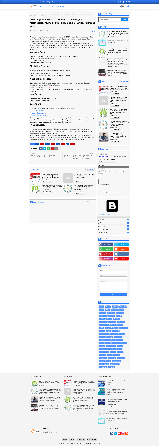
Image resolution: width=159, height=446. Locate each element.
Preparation (61, 6)
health (102, 331)
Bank (52, 6)
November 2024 (113, 232)
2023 (109, 361)
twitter (123, 244)
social (102, 337)
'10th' (114, 340)
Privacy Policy (46, 2)
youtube (122, 258)
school (120, 346)
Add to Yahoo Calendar (38, 113)
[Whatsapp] (48, 148)
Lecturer (120, 325)
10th (102, 309)
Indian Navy (117, 361)
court (110, 319)
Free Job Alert (81, 443)
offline (63, 144)
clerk (119, 315)
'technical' (121, 358)
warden (112, 367)
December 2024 (113, 229)
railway (103, 319)
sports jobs (104, 367)
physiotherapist (105, 340)
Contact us (38, 2)
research (37, 14)
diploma (124, 306)
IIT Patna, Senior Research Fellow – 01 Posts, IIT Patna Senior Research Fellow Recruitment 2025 (84, 176)
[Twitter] (44, 148)
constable (113, 334)
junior (53, 144)
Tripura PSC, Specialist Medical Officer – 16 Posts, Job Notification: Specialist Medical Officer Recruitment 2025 (117, 411)
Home (40, 6)
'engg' (102, 346)
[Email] (56, 148)
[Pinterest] (52, 148)
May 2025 (113, 220)
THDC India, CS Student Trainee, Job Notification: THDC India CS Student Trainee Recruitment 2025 (52, 186)
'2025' (109, 349)
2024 (108, 306)
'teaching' (112, 358)
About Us (31, 2)
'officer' (117, 355)
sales (102, 343)
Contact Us (97, 443)
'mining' (103, 355)
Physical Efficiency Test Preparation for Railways (117, 381)
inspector (121, 322)
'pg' (109, 331)
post (67, 144)
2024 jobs (103, 315)
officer (115, 309)
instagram (107, 258)
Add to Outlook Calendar (39, 115)
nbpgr (57, 144)
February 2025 (113, 223)
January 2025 (113, 226)
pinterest (107, 254)
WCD (102, 328)
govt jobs (112, 315)
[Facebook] (41, 148)
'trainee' (117, 343)
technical (103, 312)
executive (120, 312)
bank (122, 309)
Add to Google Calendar (38, 111)
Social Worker (111, 346)
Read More (48, 181)
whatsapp (107, 249)
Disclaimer (88, 443)
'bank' (109, 343)
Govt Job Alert (55, 2)
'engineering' (118, 349)
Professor (111, 312)
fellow (41, 144)
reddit (122, 249)
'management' (104, 352)
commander (115, 364)
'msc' (110, 355)
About (72, 439)
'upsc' (102, 361)
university (103, 322)
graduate (47, 144)
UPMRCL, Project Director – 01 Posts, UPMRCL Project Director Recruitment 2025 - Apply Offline (51, 176)
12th (108, 309)
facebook (107, 244)
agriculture (119, 337)
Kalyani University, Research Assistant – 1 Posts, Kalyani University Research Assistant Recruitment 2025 (118, 135)
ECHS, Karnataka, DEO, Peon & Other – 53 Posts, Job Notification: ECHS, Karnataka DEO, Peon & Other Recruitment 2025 (117, 402)
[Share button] (59, 148)
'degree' (115, 328)
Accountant (104, 325)
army (121, 340)
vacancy (110, 337)
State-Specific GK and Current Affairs (117, 41)
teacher (117, 319)
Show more (90, 169)
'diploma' (116, 331)
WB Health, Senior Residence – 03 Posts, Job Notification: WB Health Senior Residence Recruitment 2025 (117, 72)
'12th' (102, 349)
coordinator (124, 328)
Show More (124, 81)
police (124, 343)
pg (108, 328)
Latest (46, 6)
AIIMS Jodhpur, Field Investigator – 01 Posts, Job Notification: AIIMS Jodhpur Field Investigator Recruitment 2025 (84, 187)
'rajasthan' (103, 358)
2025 (37, 144)
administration (104, 364)
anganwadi (112, 322)
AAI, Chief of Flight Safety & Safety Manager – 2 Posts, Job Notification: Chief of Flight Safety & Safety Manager (116, 391)
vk (122, 254)
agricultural (104, 334)
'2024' (112, 325)
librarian (122, 334)
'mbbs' (121, 352)
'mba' (113, 352)
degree (116, 306)
